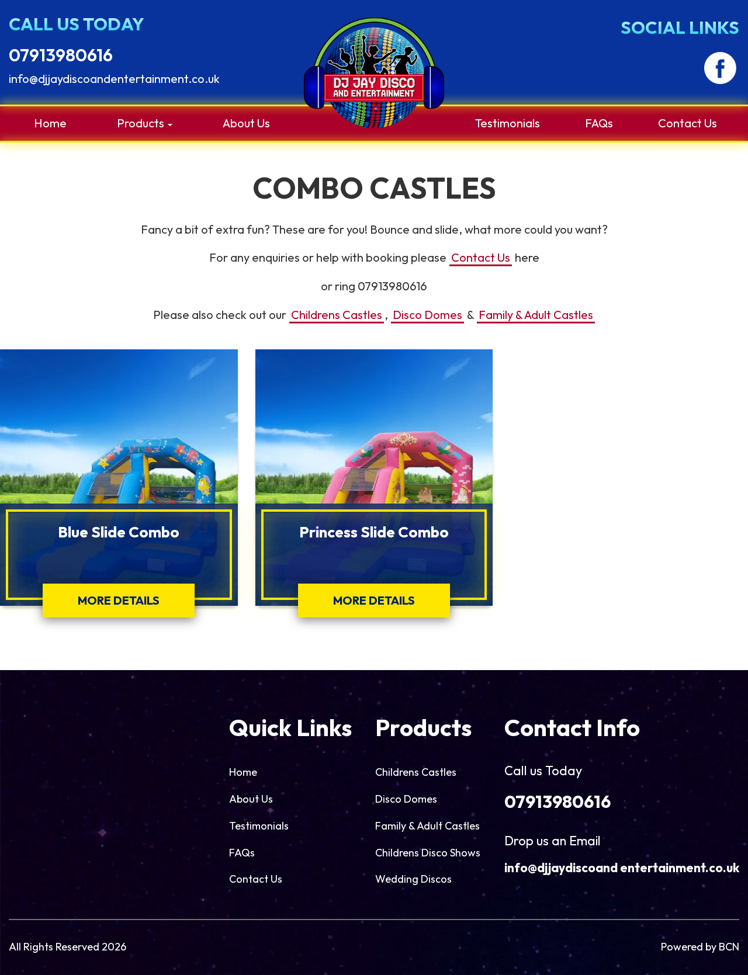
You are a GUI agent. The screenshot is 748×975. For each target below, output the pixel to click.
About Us (246, 123)
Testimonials (507, 123)
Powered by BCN (700, 946)
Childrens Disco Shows (427, 852)
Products (142, 123)
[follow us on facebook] (720, 68)
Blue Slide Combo (118, 532)
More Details (119, 600)
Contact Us (687, 123)
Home (50, 123)
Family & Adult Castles (536, 314)
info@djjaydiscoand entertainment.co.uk (621, 867)
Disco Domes (427, 314)
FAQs (599, 123)
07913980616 (61, 55)
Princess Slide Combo (374, 532)
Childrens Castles (336, 314)
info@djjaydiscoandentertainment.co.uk (114, 78)
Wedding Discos (413, 879)
